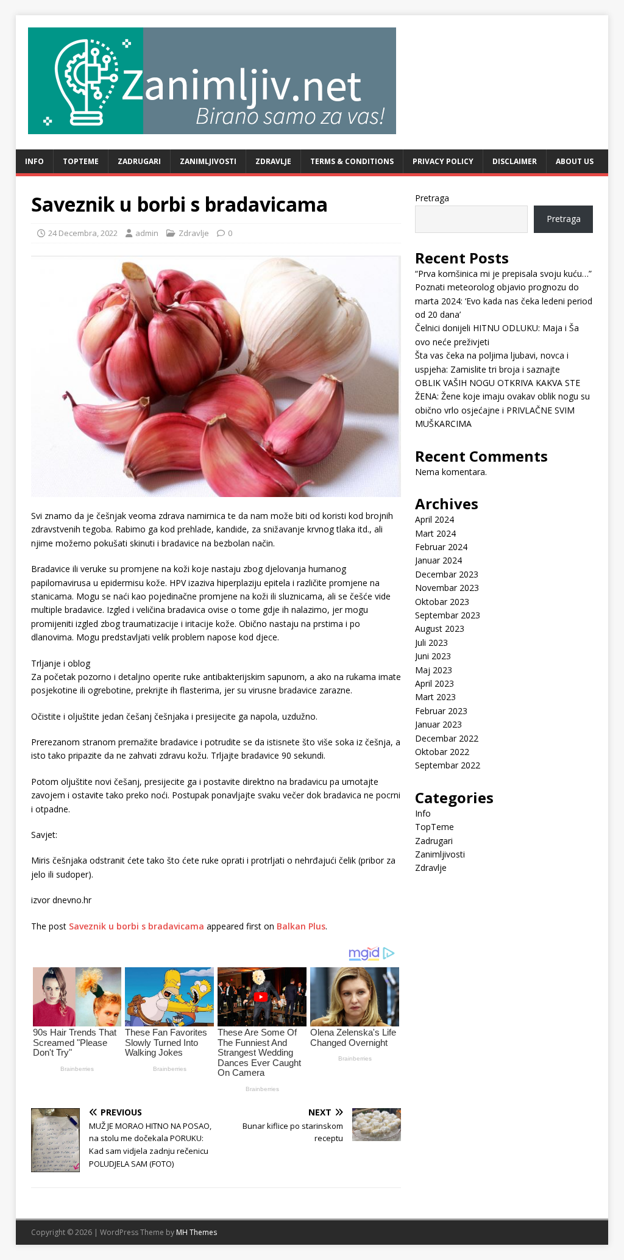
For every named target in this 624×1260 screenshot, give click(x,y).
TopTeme (81, 161)
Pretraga (432, 198)
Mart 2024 (435, 533)
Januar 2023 (438, 724)
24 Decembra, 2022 (83, 232)
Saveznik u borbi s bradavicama (136, 926)
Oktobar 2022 (442, 751)
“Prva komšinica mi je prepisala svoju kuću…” (503, 273)
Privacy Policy (443, 161)
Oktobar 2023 (442, 601)
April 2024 (434, 519)
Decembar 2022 (446, 738)
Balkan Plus (301, 926)
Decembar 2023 (446, 574)
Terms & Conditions (352, 161)
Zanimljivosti (208, 161)
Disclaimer (514, 161)
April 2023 (434, 683)
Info (34, 161)
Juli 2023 (431, 642)
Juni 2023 (433, 656)
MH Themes (196, 1232)
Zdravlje (273, 161)
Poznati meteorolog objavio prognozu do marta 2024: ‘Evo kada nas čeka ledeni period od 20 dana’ (503, 300)
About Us (575, 161)
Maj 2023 (433, 670)
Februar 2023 (441, 711)
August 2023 (439, 628)
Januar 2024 (438, 560)
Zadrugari (139, 161)
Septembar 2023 (447, 615)
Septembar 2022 (447, 765)
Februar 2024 (441, 547)
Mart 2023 (435, 697)
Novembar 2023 (447, 587)
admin (146, 232)
